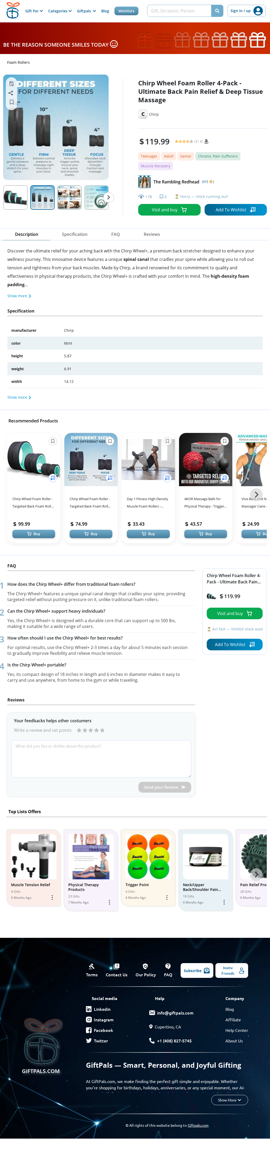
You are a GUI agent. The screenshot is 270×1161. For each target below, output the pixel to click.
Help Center (236, 1030)
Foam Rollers (18, 62)
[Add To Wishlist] (53, 478)
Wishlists (126, 10)
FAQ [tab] (115, 234)
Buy (36, 533)
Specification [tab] (75, 234)
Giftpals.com (198, 1125)
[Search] (217, 11)
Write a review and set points (43, 730)
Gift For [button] (32, 10)
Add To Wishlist (231, 210)
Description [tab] (26, 234)
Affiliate (233, 1019)
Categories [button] (58, 10)
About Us (234, 1040)
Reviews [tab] (152, 234)
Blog (105, 10)
